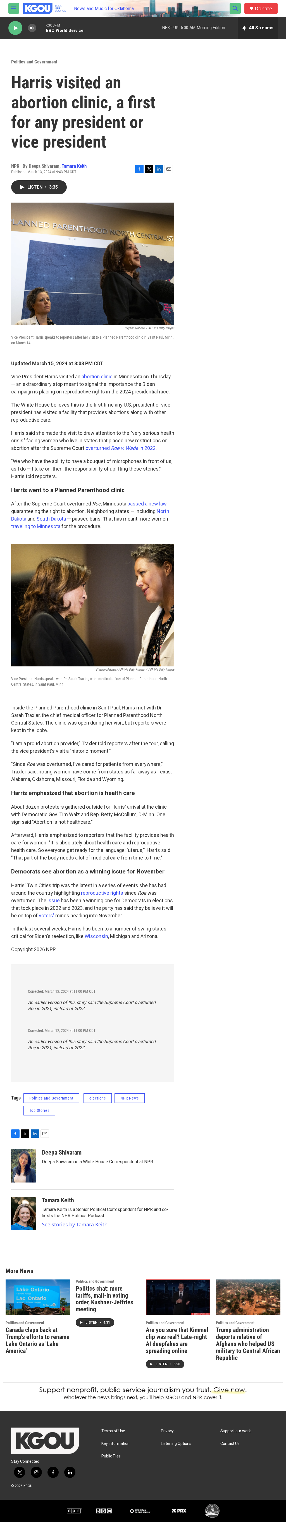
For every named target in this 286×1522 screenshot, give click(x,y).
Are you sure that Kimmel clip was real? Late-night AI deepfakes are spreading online (177, 1340)
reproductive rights (102, 893)
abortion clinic (97, 376)
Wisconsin (96, 936)
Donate (263, 8)
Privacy (167, 1431)
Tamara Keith (74, 166)
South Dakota (51, 519)
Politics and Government (34, 62)
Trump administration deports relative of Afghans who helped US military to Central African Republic (248, 1343)
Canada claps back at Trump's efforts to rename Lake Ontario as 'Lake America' (38, 1340)
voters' (46, 915)
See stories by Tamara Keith (75, 1224)
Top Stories (39, 1110)
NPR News (129, 1098)
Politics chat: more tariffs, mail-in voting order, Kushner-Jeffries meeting (104, 1299)
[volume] (32, 28)
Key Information (115, 1444)
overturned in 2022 (120, 448)
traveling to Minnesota (35, 526)
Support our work (235, 1431)
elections (97, 1098)
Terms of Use (113, 1431)
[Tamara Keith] (23, 1213)
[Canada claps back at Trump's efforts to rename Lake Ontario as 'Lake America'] (38, 1297)
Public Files (111, 1456)
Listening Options (176, 1444)
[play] (15, 28)
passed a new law (147, 504)
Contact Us (230, 1444)
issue (53, 900)
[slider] (41, 28)
